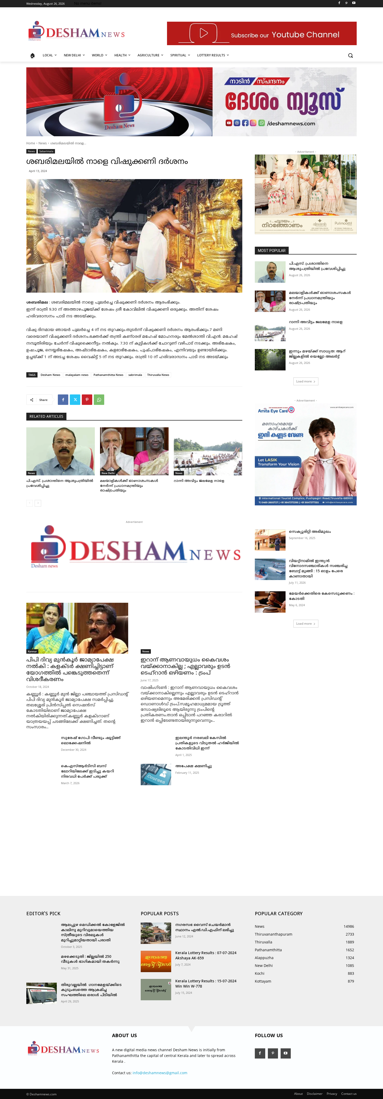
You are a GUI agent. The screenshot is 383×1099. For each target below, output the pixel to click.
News (43, 144)
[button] (350, 55)
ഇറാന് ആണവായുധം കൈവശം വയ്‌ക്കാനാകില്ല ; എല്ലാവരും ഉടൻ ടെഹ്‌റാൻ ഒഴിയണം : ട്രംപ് (185, 667)
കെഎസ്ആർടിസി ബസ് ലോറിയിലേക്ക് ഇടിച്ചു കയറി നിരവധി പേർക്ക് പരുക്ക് (87, 771)
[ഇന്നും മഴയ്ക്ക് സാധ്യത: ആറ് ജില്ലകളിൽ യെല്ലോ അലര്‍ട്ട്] (270, 359)
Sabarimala (46, 151)
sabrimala (135, 375)
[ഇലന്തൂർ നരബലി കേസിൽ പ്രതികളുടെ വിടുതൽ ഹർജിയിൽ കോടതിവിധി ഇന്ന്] (156, 746)
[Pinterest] (346, 4)
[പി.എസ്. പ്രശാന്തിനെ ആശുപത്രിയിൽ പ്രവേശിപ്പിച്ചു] (60, 451)
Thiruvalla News (158, 375)
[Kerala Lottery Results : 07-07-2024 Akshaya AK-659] (156, 961)
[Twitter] (75, 399)
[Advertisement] (134, 834)
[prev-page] (29, 503)
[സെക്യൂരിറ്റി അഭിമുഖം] (270, 540)
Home (30, 144)
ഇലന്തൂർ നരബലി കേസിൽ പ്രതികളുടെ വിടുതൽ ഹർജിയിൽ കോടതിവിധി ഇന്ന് (207, 743)
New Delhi (108, 473)
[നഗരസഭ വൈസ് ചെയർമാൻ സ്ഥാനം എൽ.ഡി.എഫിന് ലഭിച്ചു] (156, 933)
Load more (304, 381)
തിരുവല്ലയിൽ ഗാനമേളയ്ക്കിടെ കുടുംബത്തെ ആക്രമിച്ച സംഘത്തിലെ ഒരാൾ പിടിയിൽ (91, 990)
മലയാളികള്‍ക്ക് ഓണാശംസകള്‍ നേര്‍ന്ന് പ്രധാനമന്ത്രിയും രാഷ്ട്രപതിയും (129, 486)
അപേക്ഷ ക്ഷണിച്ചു (193, 766)
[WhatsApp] (99, 399)
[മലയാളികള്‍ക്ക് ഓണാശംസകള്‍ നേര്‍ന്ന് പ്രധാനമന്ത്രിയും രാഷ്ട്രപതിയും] (134, 451)
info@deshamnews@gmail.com (160, 1072)
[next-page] (38, 503)
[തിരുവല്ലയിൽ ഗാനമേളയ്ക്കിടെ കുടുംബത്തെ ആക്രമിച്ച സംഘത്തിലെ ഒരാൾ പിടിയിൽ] (41, 993)
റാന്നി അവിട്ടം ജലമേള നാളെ (199, 481)
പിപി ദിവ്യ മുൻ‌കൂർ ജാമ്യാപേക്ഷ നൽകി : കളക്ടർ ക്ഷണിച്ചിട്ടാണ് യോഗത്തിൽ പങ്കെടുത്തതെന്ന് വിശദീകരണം (70, 670)
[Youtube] (354, 4)
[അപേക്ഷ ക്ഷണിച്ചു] (156, 774)
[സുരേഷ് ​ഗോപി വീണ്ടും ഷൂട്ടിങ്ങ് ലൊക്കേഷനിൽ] (41, 746)
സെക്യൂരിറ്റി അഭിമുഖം (310, 532)
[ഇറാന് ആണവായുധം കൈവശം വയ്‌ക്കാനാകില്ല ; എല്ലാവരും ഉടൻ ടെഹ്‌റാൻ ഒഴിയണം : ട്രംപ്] (192, 628)
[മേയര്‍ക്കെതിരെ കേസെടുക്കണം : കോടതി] (270, 602)
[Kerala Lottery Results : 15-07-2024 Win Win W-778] (156, 989)
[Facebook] (339, 4)
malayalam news (76, 375)
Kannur (32, 651)
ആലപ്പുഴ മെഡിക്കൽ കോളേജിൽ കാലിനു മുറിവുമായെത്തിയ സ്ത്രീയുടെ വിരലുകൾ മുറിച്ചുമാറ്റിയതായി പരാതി (93, 933)
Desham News (50, 375)
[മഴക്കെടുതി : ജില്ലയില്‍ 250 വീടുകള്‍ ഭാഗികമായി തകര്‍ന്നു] (41, 965)
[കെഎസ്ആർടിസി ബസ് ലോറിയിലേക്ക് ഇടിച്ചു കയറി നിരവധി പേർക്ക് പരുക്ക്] (41, 774)
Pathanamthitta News (108, 375)
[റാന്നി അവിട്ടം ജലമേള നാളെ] (208, 451)
